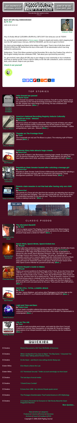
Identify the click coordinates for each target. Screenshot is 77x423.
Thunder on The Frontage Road (29, 133)
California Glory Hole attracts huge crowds (34, 150)
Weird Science (8, 317)
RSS (49, 416)
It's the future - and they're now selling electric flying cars (40, 360)
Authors (36, 412)
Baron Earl (22, 152)
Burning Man (63, 250)
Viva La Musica (8, 129)
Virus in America (8, 198)
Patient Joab (23, 307)
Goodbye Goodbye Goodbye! (8, 109)
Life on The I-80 (22, 322)
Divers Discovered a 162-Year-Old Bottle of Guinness (39, 348)
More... (35, 105)
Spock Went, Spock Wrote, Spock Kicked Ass (35, 244)
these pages (33, 40)
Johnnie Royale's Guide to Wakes (30, 267)
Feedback (43, 416)
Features (27, 414)
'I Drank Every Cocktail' (28, 383)
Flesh (20, 135)
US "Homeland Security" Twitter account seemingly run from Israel (43, 372)
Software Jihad (67, 32)
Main (30, 412)
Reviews (42, 414)
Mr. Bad (9, 22)
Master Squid (23, 97)
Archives (29, 416)
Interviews (49, 414)
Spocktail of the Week (8, 238)
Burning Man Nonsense (8, 257)
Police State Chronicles (8, 180)
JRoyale (21, 246)
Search (35, 416)
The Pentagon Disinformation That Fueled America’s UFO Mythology (44, 395)
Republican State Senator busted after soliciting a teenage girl (42, 167)
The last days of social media (30, 377)
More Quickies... (69, 405)
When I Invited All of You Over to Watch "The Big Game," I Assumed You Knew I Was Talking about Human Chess (45, 355)
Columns (34, 414)
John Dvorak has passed (26, 96)
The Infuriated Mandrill (25, 225)
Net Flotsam (8, 163)
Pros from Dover (8, 279)
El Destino (22, 120)
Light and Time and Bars (26, 305)
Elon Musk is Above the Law (30, 366)
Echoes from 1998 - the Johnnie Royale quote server (39, 389)
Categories (44, 412)
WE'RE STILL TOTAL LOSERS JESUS (32, 288)
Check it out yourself (13, 65)
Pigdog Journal (8, 334)
